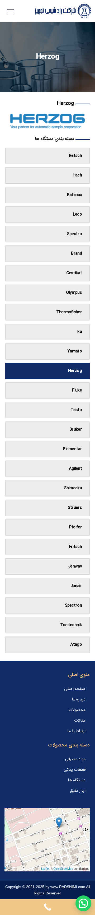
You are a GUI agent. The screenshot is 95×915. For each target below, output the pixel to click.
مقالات (80, 720)
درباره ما (79, 699)
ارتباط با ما (76, 731)
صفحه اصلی (75, 688)
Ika (79, 331)
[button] (59, 822)
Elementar (72, 449)
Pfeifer (75, 527)
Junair (76, 586)
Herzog (75, 371)
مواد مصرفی (75, 759)
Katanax (74, 195)
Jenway (75, 566)
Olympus (74, 292)
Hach (77, 175)
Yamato (74, 351)
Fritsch (75, 547)
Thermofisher (69, 312)
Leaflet (45, 868)
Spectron (73, 605)
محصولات (77, 710)
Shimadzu (73, 488)
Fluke (77, 390)
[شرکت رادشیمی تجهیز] (63, 11)
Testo (76, 410)
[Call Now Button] (47, 907)
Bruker (75, 429)
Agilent (75, 468)
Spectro (74, 234)
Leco (77, 214)
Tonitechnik (71, 625)
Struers (75, 507)
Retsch (75, 155)
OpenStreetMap (63, 868)
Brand (76, 253)
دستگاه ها (77, 780)
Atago (76, 644)
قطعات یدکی (75, 769)
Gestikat (74, 273)
